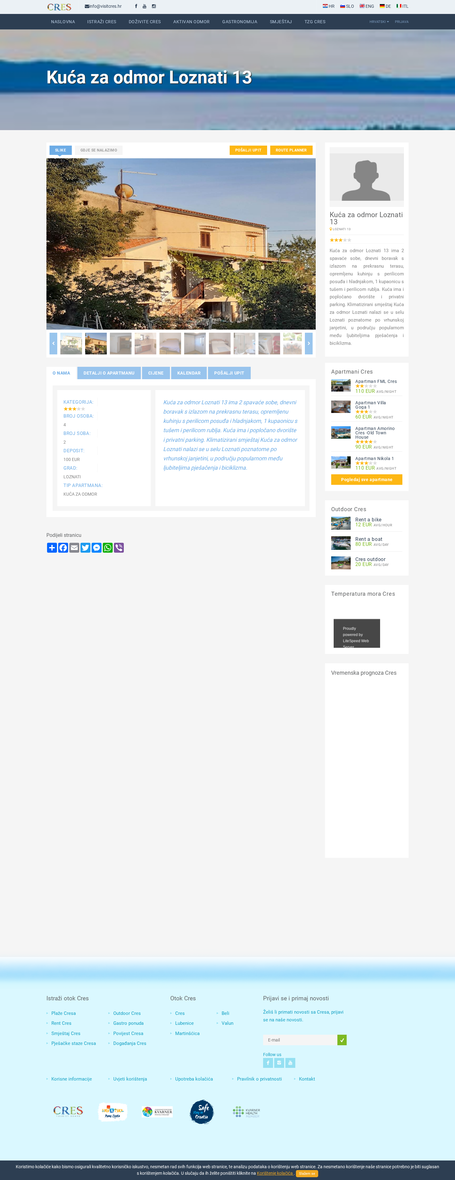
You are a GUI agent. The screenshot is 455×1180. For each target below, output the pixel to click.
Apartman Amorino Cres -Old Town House (375, 433)
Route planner (291, 150)
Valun (227, 1023)
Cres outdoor (370, 559)
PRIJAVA (402, 22)
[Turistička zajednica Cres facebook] (136, 6)
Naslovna (63, 21)
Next (309, 343)
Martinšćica (187, 1033)
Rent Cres (61, 1023)
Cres (180, 1013)
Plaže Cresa (63, 1013)
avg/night (375, 391)
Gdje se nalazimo (98, 150)
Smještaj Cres (65, 1033)
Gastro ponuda (128, 1023)
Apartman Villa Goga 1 (370, 405)
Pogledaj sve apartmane (367, 479)
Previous (53, 343)
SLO (349, 6)
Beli (225, 1013)
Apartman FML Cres (376, 381)
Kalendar (189, 373)
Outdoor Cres (127, 1013)
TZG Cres (315, 21)
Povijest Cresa (128, 1033)
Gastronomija (240, 21)
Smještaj (281, 21)
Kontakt (307, 1079)
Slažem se (307, 1174)
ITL (405, 6)
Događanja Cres (129, 1043)
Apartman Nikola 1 (374, 458)
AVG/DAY (372, 544)
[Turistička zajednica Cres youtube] (144, 6)
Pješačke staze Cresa (73, 1043)
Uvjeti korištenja (130, 1079)
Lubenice (184, 1023)
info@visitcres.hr (105, 6)
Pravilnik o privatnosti (259, 1079)
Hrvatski (378, 22)
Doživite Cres (145, 21)
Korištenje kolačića (275, 1173)
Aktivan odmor (191, 21)
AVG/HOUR (373, 525)
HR (331, 6)
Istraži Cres (101, 21)
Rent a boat (369, 539)
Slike (60, 150)
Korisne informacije (71, 1079)
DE (388, 6)
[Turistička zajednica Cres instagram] (154, 6)
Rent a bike (368, 520)
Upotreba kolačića (194, 1079)
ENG (369, 6)
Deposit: (74, 451)
